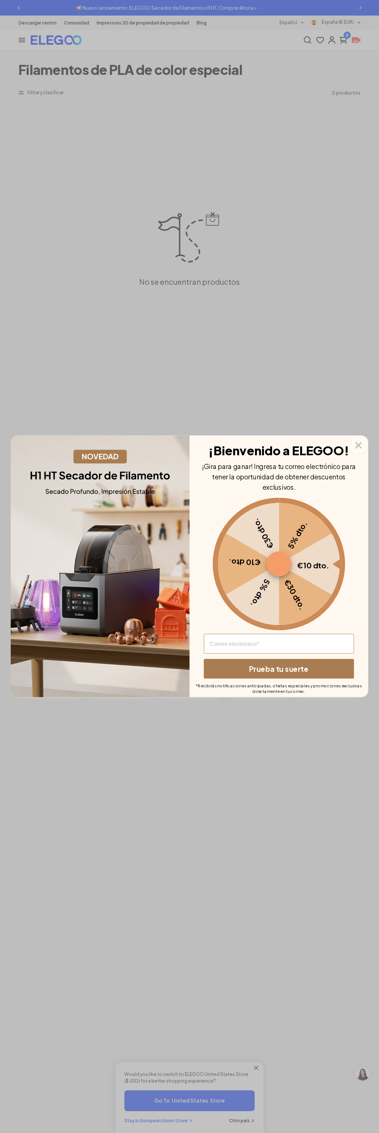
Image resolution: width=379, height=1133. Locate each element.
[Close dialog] (358, 445)
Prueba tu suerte (278, 668)
